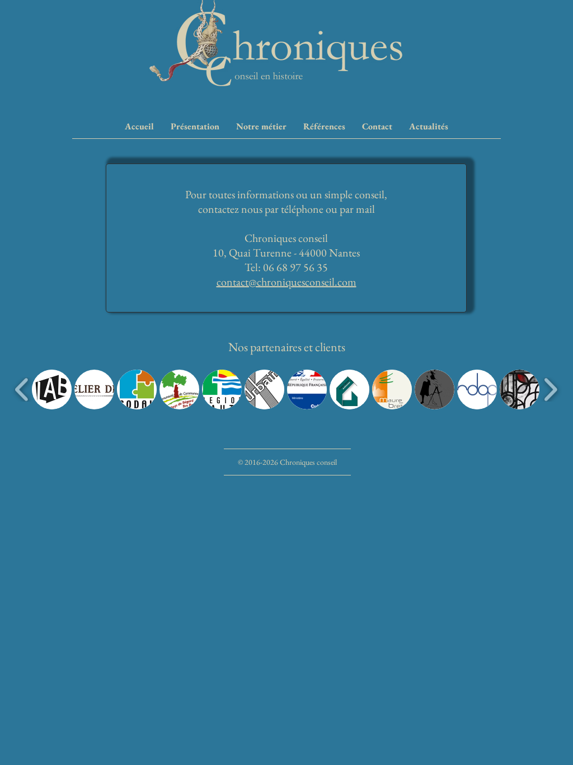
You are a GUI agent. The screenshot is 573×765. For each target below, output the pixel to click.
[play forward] (550, 389)
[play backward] (22, 389)
